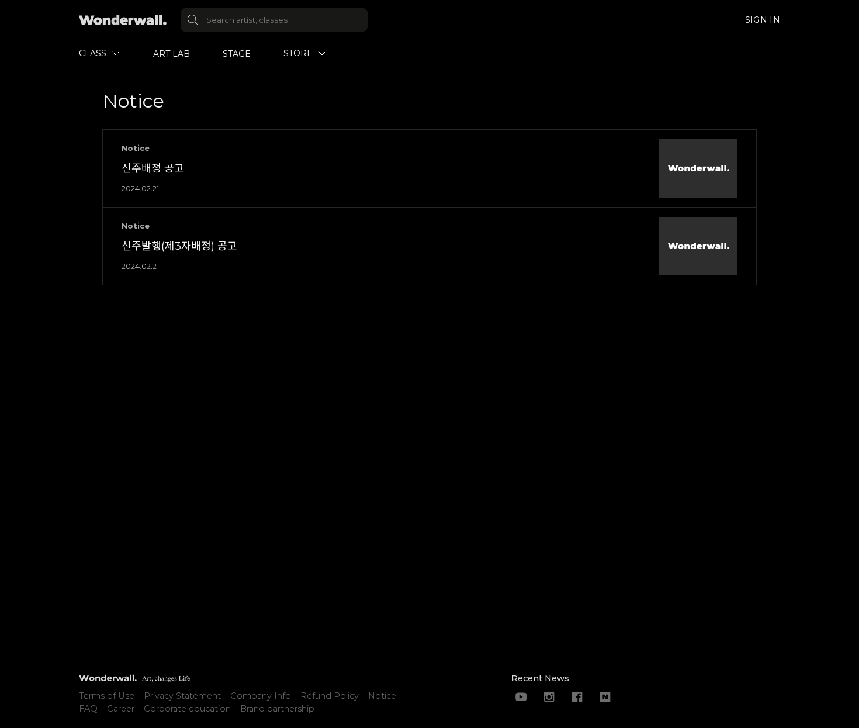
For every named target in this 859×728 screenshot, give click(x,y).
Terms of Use (106, 696)
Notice (382, 696)
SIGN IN (762, 20)
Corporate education (187, 709)
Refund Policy (329, 696)
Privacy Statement (182, 696)
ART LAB (171, 54)
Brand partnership (277, 709)
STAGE (237, 54)
